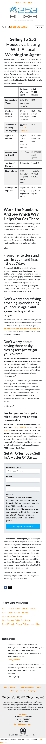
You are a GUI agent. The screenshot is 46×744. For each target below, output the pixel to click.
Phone (9, 476)
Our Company (29, 691)
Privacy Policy (16, 691)
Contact (39, 687)
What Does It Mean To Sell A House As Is (18, 608)
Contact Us (28, 2)
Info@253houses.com (22, 724)
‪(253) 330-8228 (18, 27)
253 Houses (23, 714)
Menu (39, 27)
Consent (9, 494)
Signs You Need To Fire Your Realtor (16, 620)
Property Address (14, 467)
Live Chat (17, 2)
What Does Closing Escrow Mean (15, 612)
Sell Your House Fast (26, 687)
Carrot (35, 735)
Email (9, 485)
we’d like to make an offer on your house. (22, 328)
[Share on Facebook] (5, 587)
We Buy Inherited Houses (12, 616)
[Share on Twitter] (10, 587)
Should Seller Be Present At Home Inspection (21, 624)
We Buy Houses (10, 687)
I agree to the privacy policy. (20, 497)
